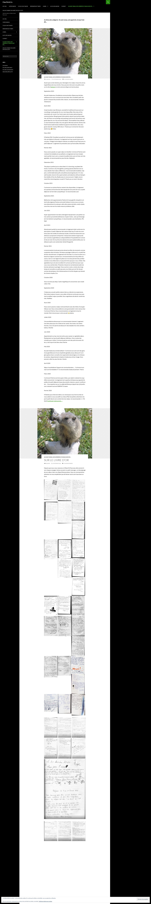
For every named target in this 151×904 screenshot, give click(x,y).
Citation (48, 79)
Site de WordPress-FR (8, 71)
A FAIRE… (45, 6)
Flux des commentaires (8, 69)
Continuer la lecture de (54, 401)
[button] (50, 490)
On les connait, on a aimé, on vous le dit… (13, 10)
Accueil (5, 6)
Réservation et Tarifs (35, 6)
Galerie (48, 463)
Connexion (5, 65)
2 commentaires (68, 79)
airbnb (53, 87)
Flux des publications (7, 67)
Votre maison (12, 6)
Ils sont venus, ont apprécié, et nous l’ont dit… (80, 6)
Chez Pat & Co (7, 2)
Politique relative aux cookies (45, 901)
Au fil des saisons (54, 6)
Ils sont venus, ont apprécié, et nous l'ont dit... (57, 77)
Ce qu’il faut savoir (23, 6)
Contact (63, 6)
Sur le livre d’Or (56, 460)
